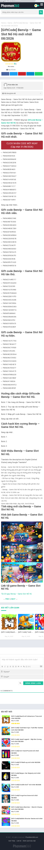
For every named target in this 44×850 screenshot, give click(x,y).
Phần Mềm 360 (13, 85)
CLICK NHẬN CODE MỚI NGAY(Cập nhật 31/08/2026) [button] (22, 145)
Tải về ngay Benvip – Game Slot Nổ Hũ (16, 594)
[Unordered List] (15, 666)
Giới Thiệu (11, 841)
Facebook (5, 74)
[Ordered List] (13, 666)
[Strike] (10, 666)
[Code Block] (21, 666)
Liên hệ (19, 841)
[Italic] (4, 666)
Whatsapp (39, 74)
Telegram (30, 74)
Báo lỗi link (12, 70)
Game (10, 23)
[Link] (23, 666)
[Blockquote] (18, 666)
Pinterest (22, 74)
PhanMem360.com (31, 837)
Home (3, 23)
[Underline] (7, 666)
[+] (29, 666)
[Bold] (2, 666)
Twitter (14, 74)
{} (26, 666)
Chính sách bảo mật (29, 841)
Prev (7, 599)
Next (13, 599)
